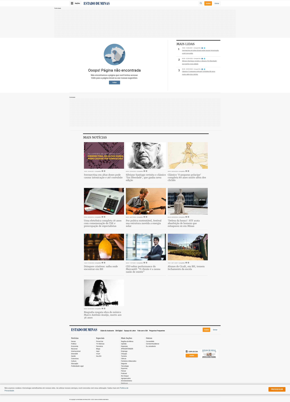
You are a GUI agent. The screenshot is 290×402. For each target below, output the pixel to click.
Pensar (123, 371)
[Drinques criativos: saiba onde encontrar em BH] (104, 247)
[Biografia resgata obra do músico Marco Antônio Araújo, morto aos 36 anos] (104, 293)
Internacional (75, 351)
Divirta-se (124, 383)
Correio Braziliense (152, 344)
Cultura (73, 361)
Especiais (124, 346)
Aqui (97, 351)
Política (73, 344)
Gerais (73, 341)
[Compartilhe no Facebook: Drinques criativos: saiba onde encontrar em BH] (102, 263)
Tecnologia (125, 366)
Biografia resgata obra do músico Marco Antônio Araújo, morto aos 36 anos (102, 315)
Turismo (124, 356)
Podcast (124, 373)
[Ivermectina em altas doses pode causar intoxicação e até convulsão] (104, 155)
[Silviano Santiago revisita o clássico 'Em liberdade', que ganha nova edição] (146, 155)
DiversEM (74, 354)
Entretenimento (126, 381)
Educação (74, 364)
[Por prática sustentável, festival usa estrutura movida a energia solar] (146, 201)
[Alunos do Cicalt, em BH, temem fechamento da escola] (188, 247)
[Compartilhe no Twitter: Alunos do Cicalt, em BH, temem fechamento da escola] (188, 263)
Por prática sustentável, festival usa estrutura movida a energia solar (143, 223)
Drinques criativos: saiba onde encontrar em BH (101, 268)
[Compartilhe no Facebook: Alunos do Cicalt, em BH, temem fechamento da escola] (186, 263)
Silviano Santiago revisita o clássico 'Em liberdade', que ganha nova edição (146, 177)
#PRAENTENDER (127, 349)
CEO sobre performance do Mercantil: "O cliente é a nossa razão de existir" (143, 269)
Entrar (217, 3)
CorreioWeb (150, 341)
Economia (74, 346)
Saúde (73, 356)
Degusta (124, 364)
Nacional (74, 349)
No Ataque (125, 376)
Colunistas (75, 359)
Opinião (124, 344)
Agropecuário (126, 378)
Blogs (98, 349)
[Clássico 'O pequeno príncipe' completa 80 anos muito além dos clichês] (188, 155)
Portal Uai (99, 341)
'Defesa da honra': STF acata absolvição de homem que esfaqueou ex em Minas (184, 223)
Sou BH (98, 356)
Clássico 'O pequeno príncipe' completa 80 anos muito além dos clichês (187, 177)
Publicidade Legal (77, 366)
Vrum (98, 354)
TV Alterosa (100, 344)
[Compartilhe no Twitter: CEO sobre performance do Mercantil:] (146, 263)
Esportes (124, 368)
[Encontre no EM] (201, 3)
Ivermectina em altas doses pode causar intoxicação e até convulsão (103, 176)
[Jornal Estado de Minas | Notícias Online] (97, 4)
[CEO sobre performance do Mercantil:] (146, 247)
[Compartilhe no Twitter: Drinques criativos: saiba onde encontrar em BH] (104, 263)
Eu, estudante (151, 346)
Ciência (123, 359)
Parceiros (99, 346)
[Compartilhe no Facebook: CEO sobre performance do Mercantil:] (144, 263)
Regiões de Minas (127, 341)
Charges (124, 354)
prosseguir (277, 389)
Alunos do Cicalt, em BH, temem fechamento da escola (186, 268)
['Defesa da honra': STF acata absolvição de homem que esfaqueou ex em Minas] (188, 201)
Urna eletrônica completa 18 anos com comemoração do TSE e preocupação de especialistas (102, 223)
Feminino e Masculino (128, 361)
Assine (208, 3)
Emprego (124, 351)
